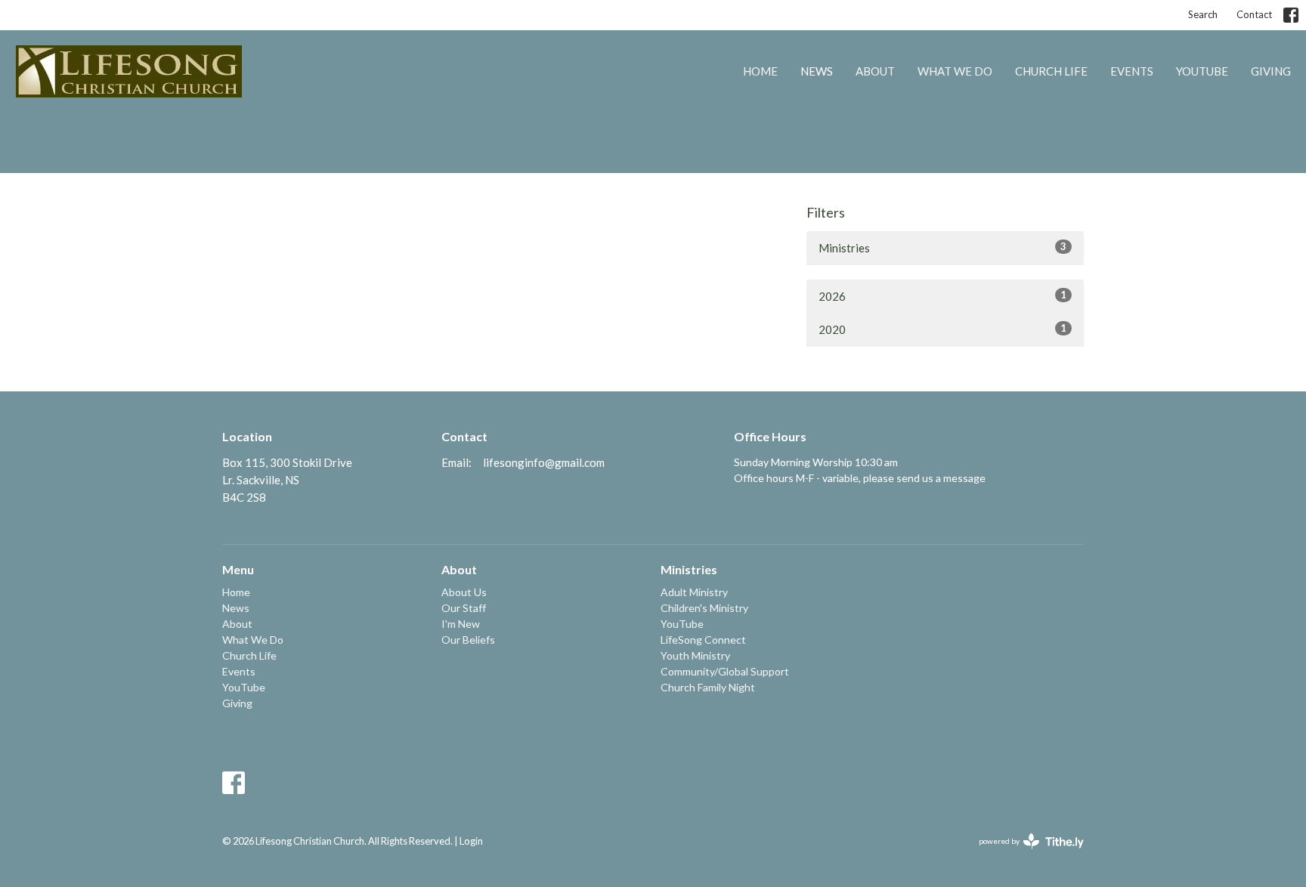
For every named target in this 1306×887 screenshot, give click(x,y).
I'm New (460, 623)
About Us (464, 592)
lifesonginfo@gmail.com (544, 462)
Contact (1254, 14)
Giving (1271, 71)
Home (760, 71)
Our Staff (463, 607)
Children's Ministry (704, 607)
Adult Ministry (694, 592)
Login (471, 841)
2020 (942, 329)
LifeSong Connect (703, 639)
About (875, 71)
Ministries (942, 247)
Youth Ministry (695, 655)
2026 (942, 296)
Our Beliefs (468, 639)
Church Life (1051, 71)
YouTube (1202, 71)
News (816, 71)
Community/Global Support (725, 671)
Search (1203, 14)
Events (1131, 71)
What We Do (955, 71)
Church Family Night (708, 687)
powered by (1024, 854)
